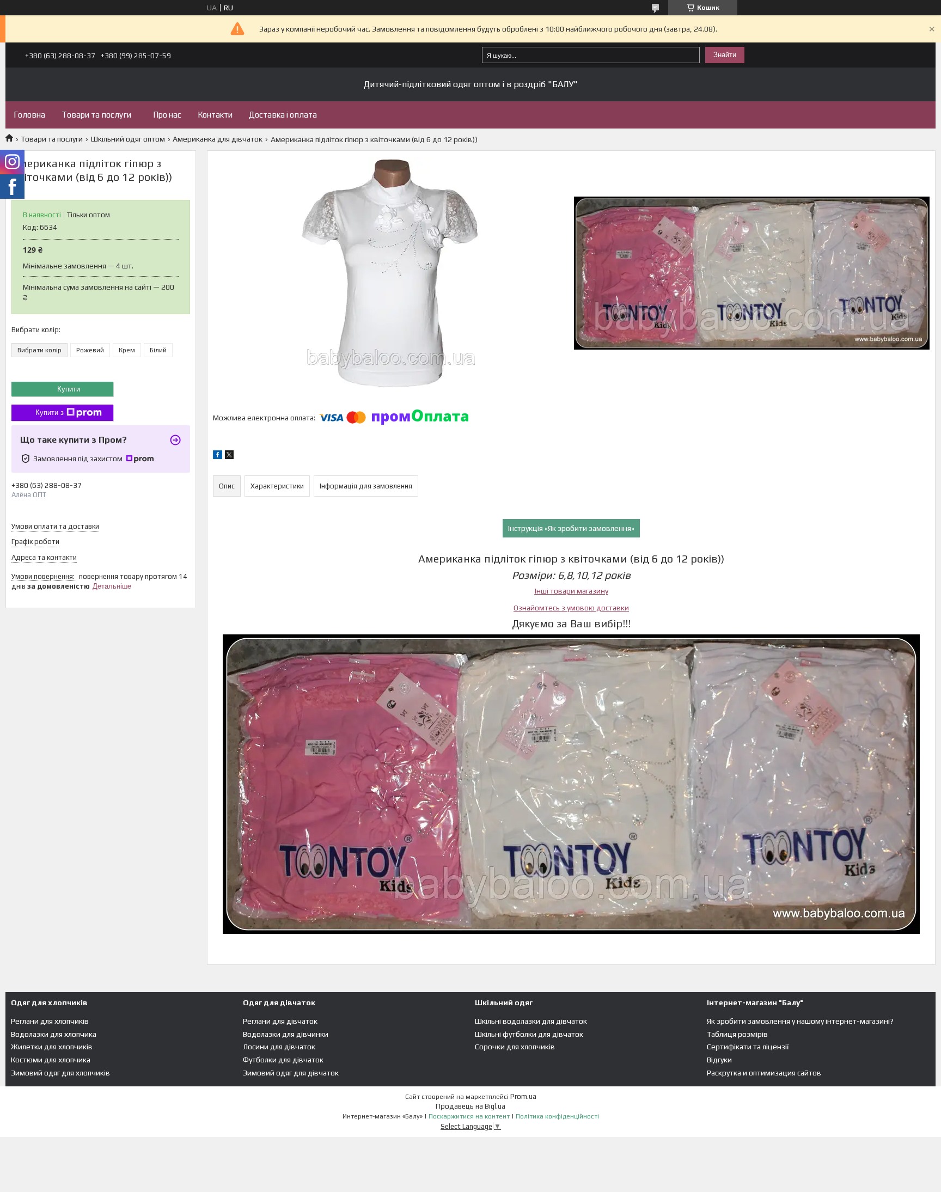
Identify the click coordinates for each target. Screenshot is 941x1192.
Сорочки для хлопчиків (515, 1046)
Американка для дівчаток (217, 139)
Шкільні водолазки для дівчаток (531, 1021)
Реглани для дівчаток (280, 1021)
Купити (68, 389)
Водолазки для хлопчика (53, 1034)
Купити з (49, 412)
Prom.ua (523, 1096)
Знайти (724, 55)
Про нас (167, 114)
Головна (29, 114)
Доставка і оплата (283, 114)
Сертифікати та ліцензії (748, 1046)
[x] (229, 456)
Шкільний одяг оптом (128, 139)
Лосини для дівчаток (279, 1046)
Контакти (215, 114)
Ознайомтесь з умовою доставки (571, 607)
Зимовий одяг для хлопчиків (60, 1072)
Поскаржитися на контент (469, 1116)
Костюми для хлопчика (50, 1059)
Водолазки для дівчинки (285, 1034)
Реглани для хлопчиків (50, 1021)
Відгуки (719, 1059)
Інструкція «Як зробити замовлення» (571, 528)
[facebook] (217, 456)
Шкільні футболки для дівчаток (529, 1034)
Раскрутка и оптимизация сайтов (764, 1072)
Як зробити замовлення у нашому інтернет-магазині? (800, 1021)
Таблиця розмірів (737, 1034)
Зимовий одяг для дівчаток (291, 1072)
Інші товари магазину (571, 590)
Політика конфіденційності (557, 1116)
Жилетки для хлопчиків (52, 1046)
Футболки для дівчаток (283, 1059)
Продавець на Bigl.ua (470, 1106)
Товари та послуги (96, 114)
